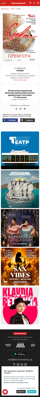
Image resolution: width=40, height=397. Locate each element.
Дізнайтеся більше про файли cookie (16, 382)
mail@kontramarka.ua (20, 359)
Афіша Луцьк (5, 9)
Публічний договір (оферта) (20, 339)
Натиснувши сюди (20, 80)
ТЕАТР (13, 9)
